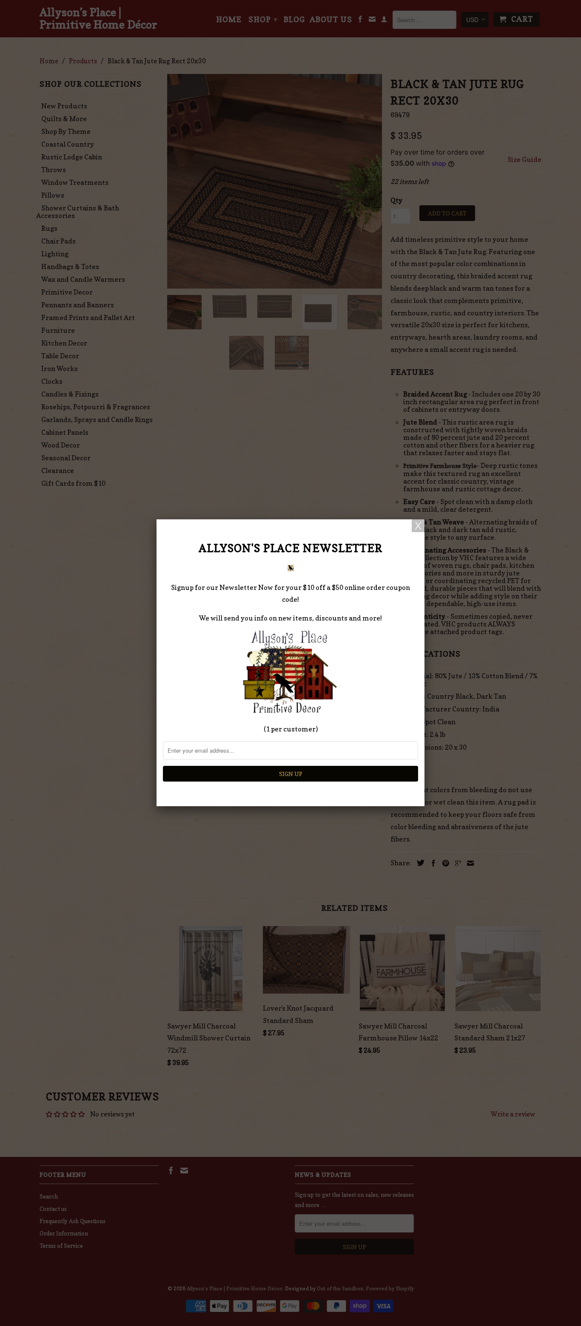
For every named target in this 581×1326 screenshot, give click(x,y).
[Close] (418, 525)
